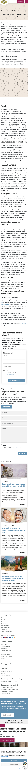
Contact (3, 658)
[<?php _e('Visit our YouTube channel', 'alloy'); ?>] (6, 664)
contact (23, 323)
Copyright (15, 722)
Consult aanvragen (5, 654)
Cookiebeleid (10, 767)
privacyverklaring (9, 374)
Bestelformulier (5, 625)
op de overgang (5, 304)
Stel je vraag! (6, 406)
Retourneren (4, 648)
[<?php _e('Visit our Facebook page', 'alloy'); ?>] (4, 664)
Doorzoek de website (6, 656)
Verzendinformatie (5, 646)
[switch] (25, 768)
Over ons (3, 622)
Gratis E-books (4, 623)
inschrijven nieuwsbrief (16, 380)
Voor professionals (5, 627)
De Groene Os (7, 715)
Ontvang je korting (7, 740)
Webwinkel (3, 618)
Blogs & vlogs (4, 620)
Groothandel (4, 629)
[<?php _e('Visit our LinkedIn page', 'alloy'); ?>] (8, 664)
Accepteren (14, 760)
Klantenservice (4, 644)
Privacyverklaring (16, 767)
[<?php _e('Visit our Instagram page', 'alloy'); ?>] (1, 664)
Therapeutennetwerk (6, 631)
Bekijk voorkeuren (14, 764)
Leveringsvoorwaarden (6, 650)
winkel (20, 2)
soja (2, 302)
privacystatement (4, 756)
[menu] (26, 1)
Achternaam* (7, 356)
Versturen (22, 453)
